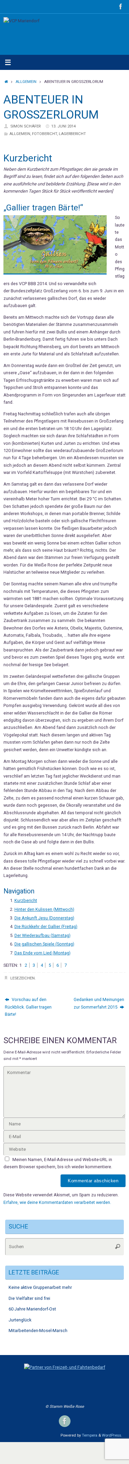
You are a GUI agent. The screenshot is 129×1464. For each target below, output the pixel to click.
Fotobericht (44, 133)
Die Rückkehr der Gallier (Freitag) (45, 926)
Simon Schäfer (25, 126)
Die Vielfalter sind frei (29, 1298)
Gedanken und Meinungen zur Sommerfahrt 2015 (99, 1003)
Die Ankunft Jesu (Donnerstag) (44, 917)
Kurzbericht (25, 900)
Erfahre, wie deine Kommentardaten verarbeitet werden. (57, 1202)
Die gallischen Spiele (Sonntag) (44, 944)
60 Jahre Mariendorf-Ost (32, 1309)
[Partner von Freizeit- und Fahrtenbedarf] (64, 1367)
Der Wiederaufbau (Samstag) (42, 935)
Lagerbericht (72, 133)
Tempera (89, 1435)
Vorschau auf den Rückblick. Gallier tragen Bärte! (28, 1007)
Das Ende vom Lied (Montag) (42, 952)
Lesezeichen (22, 978)
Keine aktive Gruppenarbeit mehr (40, 1287)
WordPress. (112, 1435)
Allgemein (25, 81)
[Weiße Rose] (121, 6)
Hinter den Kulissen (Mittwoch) (44, 909)
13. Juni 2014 (63, 126)
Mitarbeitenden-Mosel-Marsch (38, 1330)
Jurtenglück (20, 1319)
